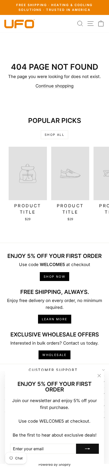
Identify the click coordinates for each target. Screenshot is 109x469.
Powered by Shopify (54, 464)
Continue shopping (54, 85)
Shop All (54, 135)
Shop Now (54, 276)
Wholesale (54, 355)
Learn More (54, 319)
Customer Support (53, 370)
